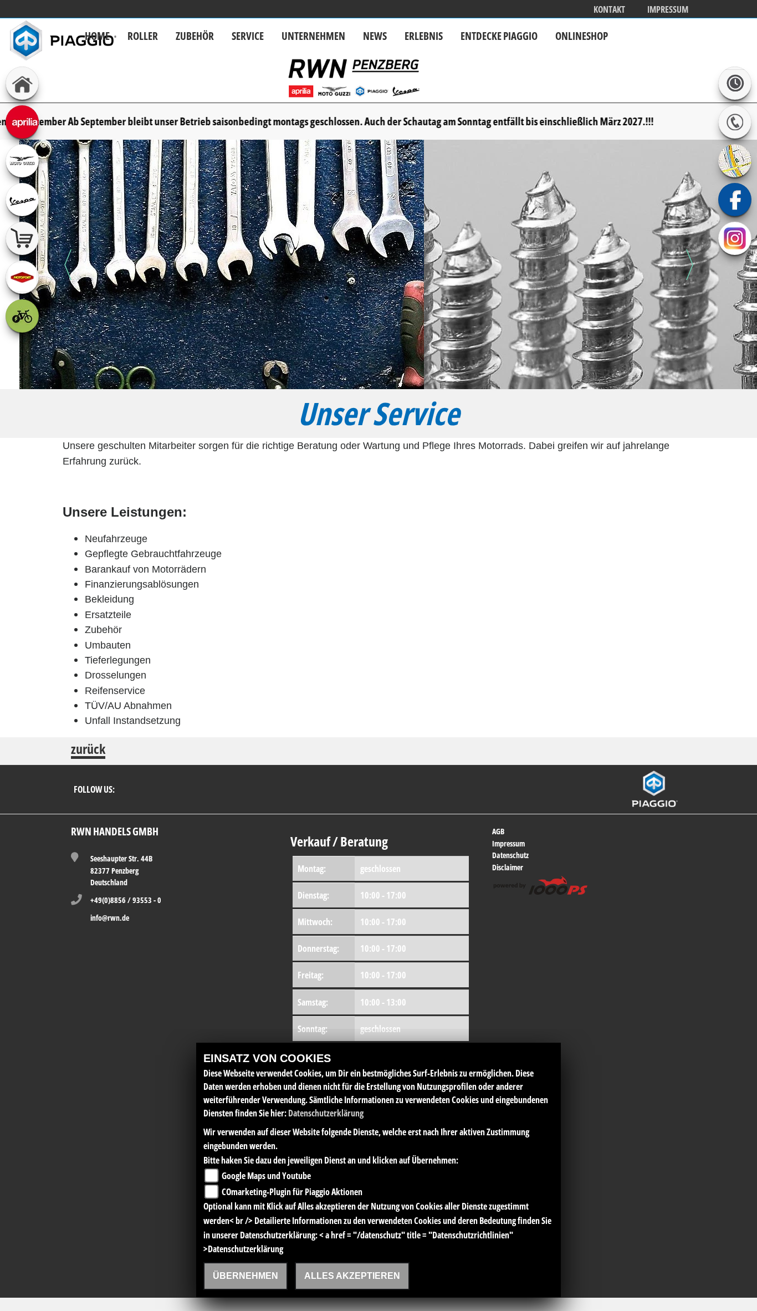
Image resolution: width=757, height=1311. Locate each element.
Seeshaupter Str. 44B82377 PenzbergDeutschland (121, 870)
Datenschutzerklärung (326, 1113)
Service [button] (248, 35)
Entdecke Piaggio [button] (499, 35)
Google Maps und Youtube (266, 1176)
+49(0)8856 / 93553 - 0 (125, 900)
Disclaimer (507, 867)
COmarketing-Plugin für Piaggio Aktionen (292, 1192)
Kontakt (609, 9)
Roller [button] (142, 35)
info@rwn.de (109, 917)
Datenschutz (510, 855)
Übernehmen (245, 1276)
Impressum (667, 9)
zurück (88, 750)
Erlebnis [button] (424, 35)
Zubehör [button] (195, 35)
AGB (498, 831)
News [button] (375, 35)
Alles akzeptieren (352, 1276)
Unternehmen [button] (313, 35)
